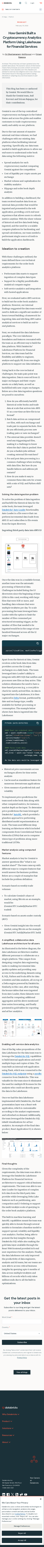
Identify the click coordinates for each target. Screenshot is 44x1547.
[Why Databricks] (18, 1414)
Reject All (22, 1533)
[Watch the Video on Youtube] (25, 1494)
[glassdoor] (21, 1494)
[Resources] (13, 1435)
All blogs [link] (4, 17)
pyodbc (38, 1073)
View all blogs (22, 1372)
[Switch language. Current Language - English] (20, 2)
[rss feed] (16, 1494)
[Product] (11, 1421)
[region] (22, 1520)
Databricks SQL (22, 1056)
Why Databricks (9, 1414)
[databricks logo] (10, 1407)
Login (32, 3)
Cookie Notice (20, 1514)
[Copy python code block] (37, 723)
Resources (7, 1435)
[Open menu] (41, 3)
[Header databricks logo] (7, 3)
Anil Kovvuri (27, 54)
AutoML (17, 814)
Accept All (22, 1540)
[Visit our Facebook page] (8, 1494)
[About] (9, 1442)
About (5, 1442)
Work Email (7, 1317)
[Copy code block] (37, 643)
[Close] (40, 1499)
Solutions (6, 1428)
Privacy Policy (22, 1358)
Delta (16, 698)
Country (6, 1327)
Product (22, 22)
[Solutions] (12, 1428)
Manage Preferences (22, 1526)
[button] (26, 2)
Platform (11, 17)
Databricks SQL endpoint (14, 1073)
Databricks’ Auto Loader (14, 510)
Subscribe (22, 1342)
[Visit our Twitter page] (12, 1494)
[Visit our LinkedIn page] (3, 1494)
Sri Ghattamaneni (13, 54)
